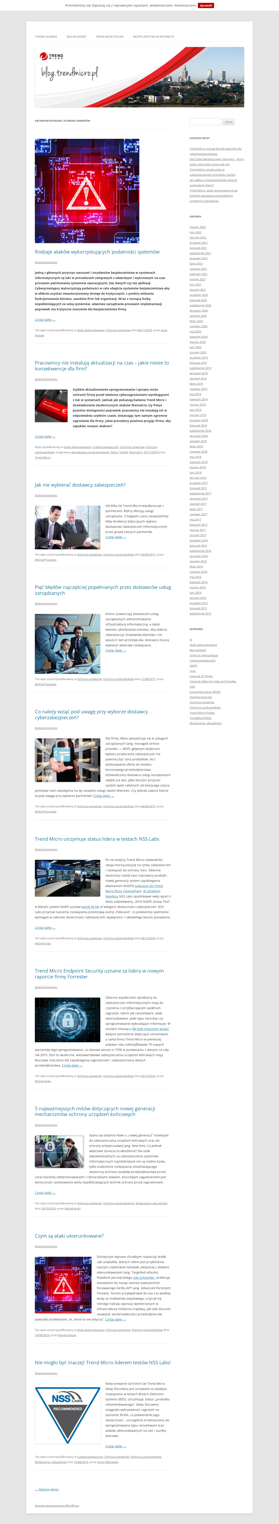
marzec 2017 (198, 530)
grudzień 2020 (199, 295)
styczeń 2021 (198, 290)
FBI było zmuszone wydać (150, 1029)
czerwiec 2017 (198, 514)
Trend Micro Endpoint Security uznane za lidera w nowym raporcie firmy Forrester (99, 973)
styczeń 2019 (198, 415)
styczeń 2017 (198, 535)
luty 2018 (195, 472)
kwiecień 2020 (199, 337)
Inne (193, 671)
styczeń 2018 (198, 478)
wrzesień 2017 (199, 499)
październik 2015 (200, 613)
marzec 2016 (198, 587)
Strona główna (46, 37)
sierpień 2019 (198, 378)
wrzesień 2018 (199, 436)
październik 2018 (200, 431)
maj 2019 (195, 394)
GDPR (193, 666)
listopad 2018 (198, 425)
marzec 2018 (198, 467)
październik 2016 (200, 551)
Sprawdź (206, 5)
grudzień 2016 (199, 540)
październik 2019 (200, 368)
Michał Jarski (43, 943)
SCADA (123, 452)
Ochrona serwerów (118, 330)
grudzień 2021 (199, 243)
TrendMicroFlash (200, 718)
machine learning (201, 697)
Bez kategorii (198, 650)
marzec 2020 (198, 342)
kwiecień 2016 (199, 582)
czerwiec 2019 (198, 389)
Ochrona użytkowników (118, 554)
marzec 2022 (198, 227)
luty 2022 (195, 232)
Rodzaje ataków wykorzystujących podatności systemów (97, 251)
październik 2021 (200, 253)
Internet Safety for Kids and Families (213, 681)
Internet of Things (201, 676)
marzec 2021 (198, 279)
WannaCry (136, 452)
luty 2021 (195, 284)
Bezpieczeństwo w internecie (153, 37)
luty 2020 (195, 347)
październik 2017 (200, 493)
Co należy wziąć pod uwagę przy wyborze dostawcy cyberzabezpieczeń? (91, 714)
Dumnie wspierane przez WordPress (57, 1505)
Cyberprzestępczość (106, 447)
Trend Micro (43, 457)
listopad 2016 (198, 546)
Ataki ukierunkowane (91, 330)
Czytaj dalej (45, 320)
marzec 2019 (198, 405)
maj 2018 (195, 457)
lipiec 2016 (196, 566)
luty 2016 (195, 593)
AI (191, 640)
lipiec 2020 (196, 321)
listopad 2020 (198, 300)
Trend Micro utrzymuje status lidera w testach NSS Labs (97, 838)
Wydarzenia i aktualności (151, 1203)
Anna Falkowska (107, 1462)
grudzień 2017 (199, 483)
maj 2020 (195, 331)
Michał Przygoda (45, 560)
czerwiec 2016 (198, 572)
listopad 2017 (198, 488)
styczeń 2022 (198, 237)
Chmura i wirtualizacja (204, 655)
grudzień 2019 (199, 358)
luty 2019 (195, 410)
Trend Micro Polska (110, 37)
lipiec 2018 (196, 446)
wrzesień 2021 (199, 258)
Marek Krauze (67, 1335)
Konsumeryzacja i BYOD (205, 692)
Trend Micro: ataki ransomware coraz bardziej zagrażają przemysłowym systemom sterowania (214, 195)
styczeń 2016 (198, 598)
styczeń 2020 (198, 352)
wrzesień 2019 (199, 373)
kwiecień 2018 (199, 462)
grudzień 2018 (199, 420)
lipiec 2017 (196, 509)
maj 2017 (195, 519)
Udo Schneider (144, 1277)
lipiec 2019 (196, 384)
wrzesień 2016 (199, 556)
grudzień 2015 (199, 603)
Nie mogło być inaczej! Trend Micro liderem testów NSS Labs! (103, 1362)
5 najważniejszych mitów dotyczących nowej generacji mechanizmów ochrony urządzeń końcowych (95, 1111)
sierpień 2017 (198, 504)
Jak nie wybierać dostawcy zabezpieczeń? (80, 484)
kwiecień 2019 (199, 399)
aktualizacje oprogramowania (90, 452)
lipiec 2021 (196, 263)
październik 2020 (200, 305)
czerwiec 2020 (198, 326)
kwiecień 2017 (199, 525)
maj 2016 (195, 577)
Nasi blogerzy (76, 37)
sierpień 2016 (198, 561)
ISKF (192, 687)
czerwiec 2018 (198, 452)
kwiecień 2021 (199, 274)
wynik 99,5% (90, 907)
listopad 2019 (198, 363)
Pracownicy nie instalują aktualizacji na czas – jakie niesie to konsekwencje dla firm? (102, 365)
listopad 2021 (198, 248)
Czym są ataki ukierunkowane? (69, 1235)
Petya (114, 452)
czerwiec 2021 (198, 269)
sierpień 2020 (198, 316)
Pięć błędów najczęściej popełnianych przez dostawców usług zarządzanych (103, 590)
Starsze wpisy (47, 1489)
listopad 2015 (198, 608)
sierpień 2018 (198, 441)
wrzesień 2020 (199, 311)
